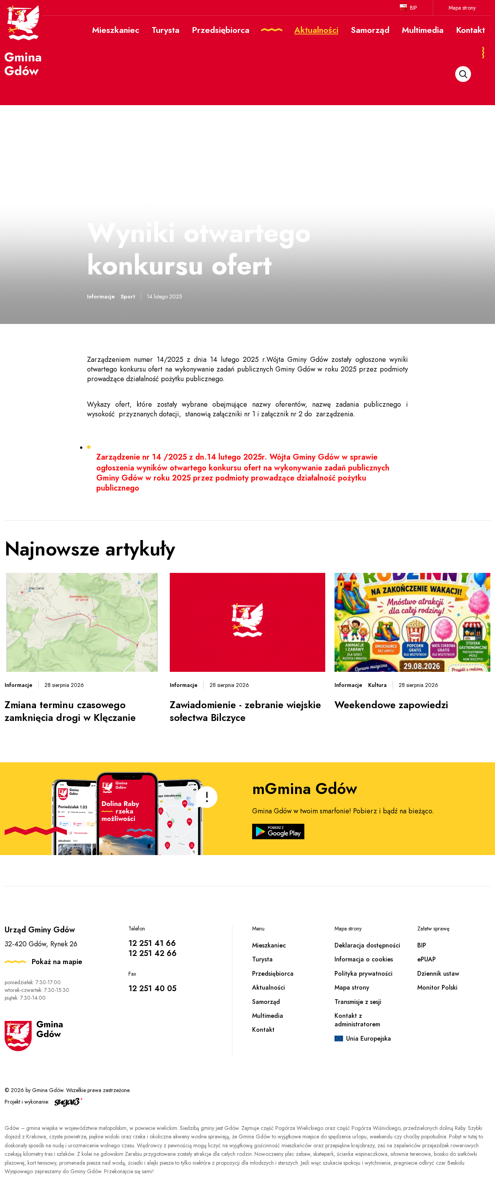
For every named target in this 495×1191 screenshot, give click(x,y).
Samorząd (266, 1001)
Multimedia (267, 1015)
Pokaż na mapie (57, 962)
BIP (413, 8)
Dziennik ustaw (438, 973)
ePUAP (426, 959)
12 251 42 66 (152, 953)
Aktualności (268, 987)
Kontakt (263, 1029)
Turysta (262, 959)
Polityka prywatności (364, 973)
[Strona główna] (24, 40)
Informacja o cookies (364, 959)
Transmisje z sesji (358, 1001)
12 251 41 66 (152, 943)
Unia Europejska (368, 1038)
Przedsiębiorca (273, 973)
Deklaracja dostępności (367, 945)
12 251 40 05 (152, 988)
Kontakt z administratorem (357, 1020)
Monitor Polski (437, 987)
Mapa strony (462, 8)
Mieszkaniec (269, 945)
